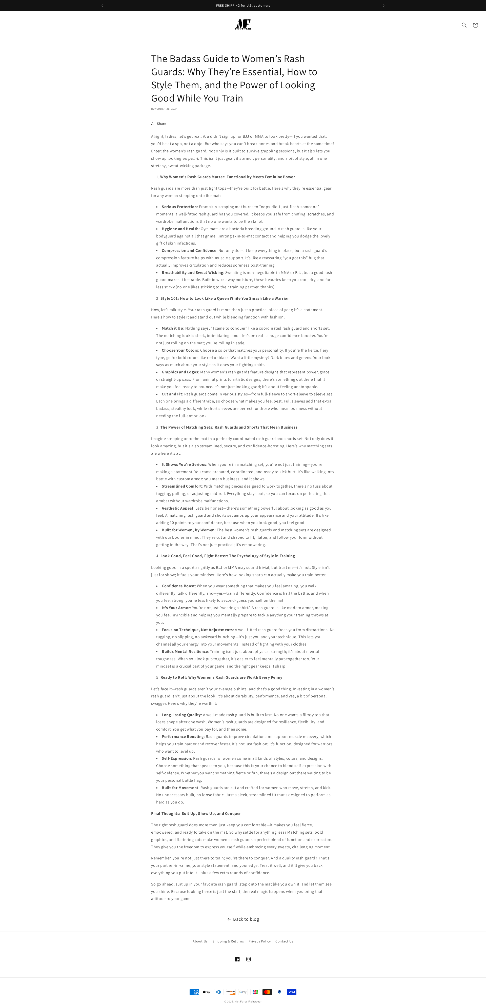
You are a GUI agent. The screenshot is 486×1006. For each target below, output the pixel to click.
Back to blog (246, 919)
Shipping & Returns (228, 941)
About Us (200, 941)
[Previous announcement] (102, 5)
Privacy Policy (260, 941)
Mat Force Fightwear (248, 1001)
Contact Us (284, 941)
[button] (10, 25)
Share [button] (161, 123)
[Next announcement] (383, 5)
